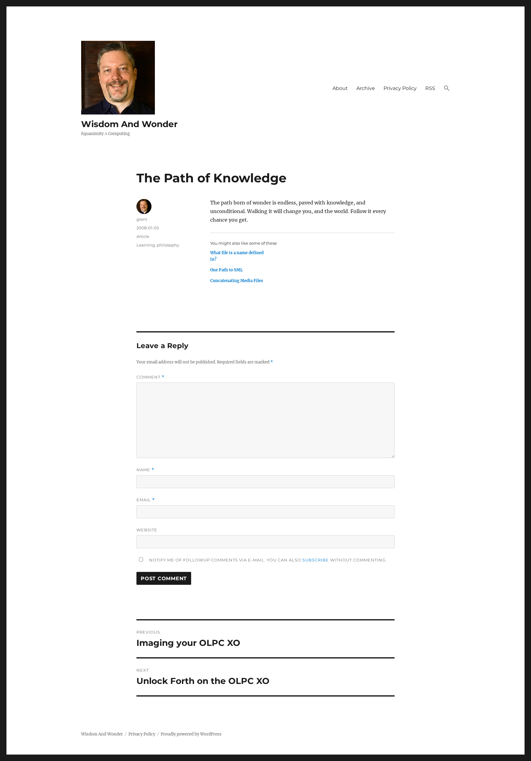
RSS (430, 88)
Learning (145, 245)
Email (145, 500)
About (340, 88)
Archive (365, 88)
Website (146, 529)
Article (142, 236)
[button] (446, 88)
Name (145, 469)
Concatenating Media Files (236, 280)
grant (141, 219)
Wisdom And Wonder (129, 124)
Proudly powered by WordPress (191, 734)
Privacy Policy (400, 88)
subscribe (315, 559)
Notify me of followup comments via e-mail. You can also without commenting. (267, 559)
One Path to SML (226, 270)
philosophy (168, 245)
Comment (150, 377)
